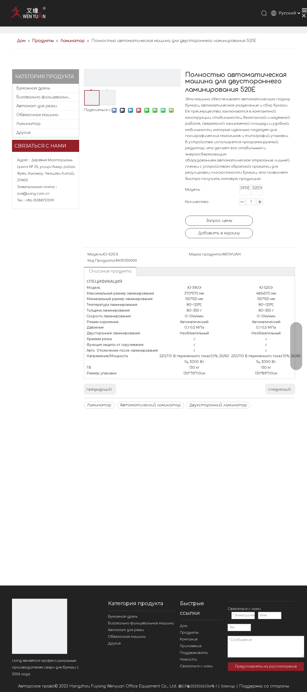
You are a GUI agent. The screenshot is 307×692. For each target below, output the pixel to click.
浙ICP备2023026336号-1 (197, 686)
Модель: (95, 254)
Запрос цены (219, 221)
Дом (183, 626)
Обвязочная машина (37, 115)
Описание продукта (110, 271)
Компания (188, 639)
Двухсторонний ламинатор (218, 405)
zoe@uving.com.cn (33, 193)
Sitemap (228, 686)
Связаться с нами (196, 666)
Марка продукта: (205, 254)
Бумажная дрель (33, 88)
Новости (188, 659)
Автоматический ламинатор (150, 405)
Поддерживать (194, 653)
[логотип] (39, 626)
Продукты (189, 632)
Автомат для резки (36, 106)
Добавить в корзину (219, 233)
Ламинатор (28, 124)
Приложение (190, 646)
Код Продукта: (101, 261)
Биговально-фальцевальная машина (47, 97)
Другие (23, 132)
